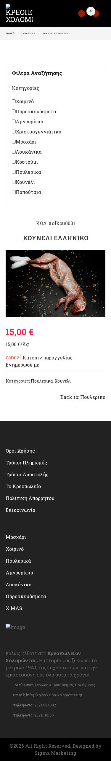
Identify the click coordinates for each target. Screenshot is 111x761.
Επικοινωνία (20, 510)
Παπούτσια (28, 192)
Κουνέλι (25, 182)
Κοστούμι (27, 162)
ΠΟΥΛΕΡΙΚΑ (28, 33)
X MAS (14, 608)
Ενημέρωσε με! (23, 365)
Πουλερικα (28, 172)
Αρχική (10, 33)
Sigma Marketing (55, 753)
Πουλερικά (18, 561)
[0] (95, 13)
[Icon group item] (10, 726)
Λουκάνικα (28, 152)
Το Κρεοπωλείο (23, 486)
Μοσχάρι (26, 141)
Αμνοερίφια (29, 121)
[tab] (55, 89)
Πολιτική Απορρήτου (30, 498)
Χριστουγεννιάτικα (38, 131)
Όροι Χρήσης (20, 451)
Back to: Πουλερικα (82, 397)
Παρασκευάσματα (36, 111)
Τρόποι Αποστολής (27, 474)
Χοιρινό (25, 101)
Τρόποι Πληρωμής (26, 462)
